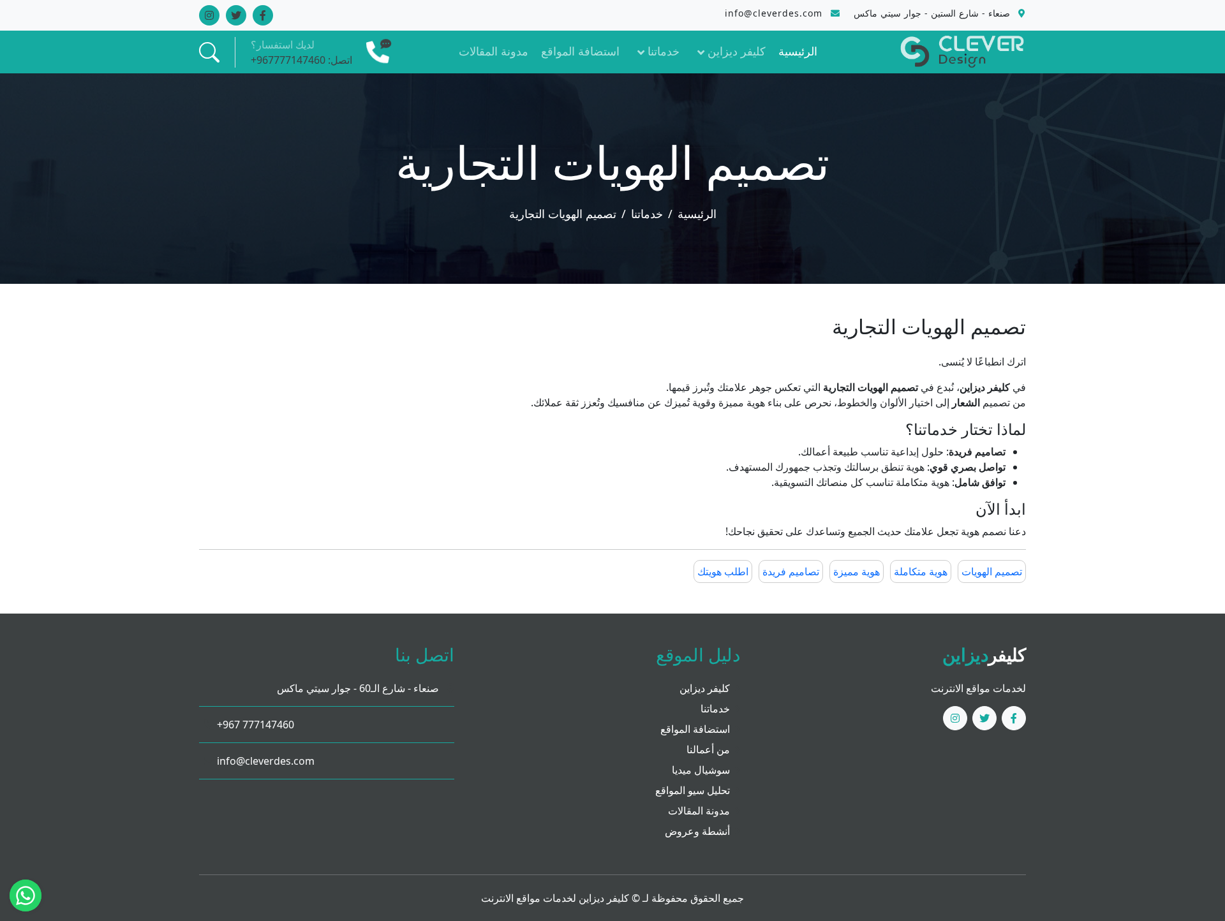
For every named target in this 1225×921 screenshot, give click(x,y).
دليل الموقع (698, 654)
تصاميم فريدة (790, 571)
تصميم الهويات (991, 571)
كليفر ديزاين (737, 51)
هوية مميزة (856, 571)
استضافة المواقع (580, 51)
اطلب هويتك (722, 571)
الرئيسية (797, 51)
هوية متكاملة (920, 571)
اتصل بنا (424, 654)
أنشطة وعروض (697, 831)
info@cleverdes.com (264, 761)
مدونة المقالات (493, 51)
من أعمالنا (708, 749)
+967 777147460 (254, 725)
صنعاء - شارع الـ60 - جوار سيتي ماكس (359, 688)
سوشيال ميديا (701, 770)
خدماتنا (663, 51)
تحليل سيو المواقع (692, 790)
